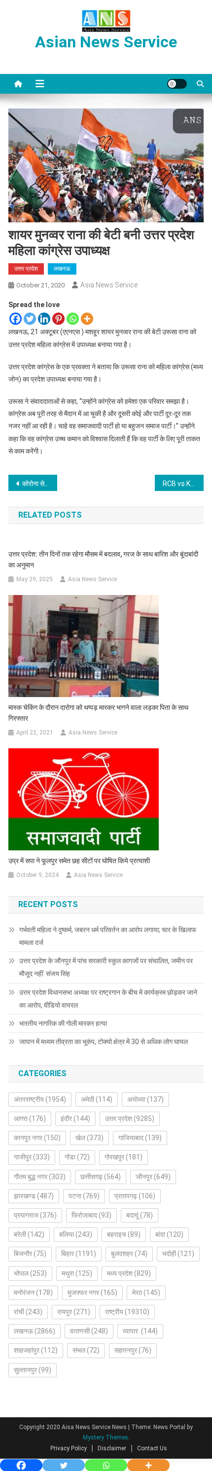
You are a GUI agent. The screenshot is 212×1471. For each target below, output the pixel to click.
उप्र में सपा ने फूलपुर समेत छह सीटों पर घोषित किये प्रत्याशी (79, 861)
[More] (87, 319)
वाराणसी (89, 1331)
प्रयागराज (35, 1215)
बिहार (78, 1254)
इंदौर (75, 1118)
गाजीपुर (32, 1157)
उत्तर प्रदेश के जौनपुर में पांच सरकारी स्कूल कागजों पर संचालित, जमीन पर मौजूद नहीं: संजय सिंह (106, 967)
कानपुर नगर (37, 1138)
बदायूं (139, 1215)
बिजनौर (30, 1254)
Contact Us (152, 1448)
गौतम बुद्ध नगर (40, 1177)
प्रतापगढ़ (134, 1196)
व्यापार (140, 1331)
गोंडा (77, 1157)
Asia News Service (109, 285)
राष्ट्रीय (127, 1312)
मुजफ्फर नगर (92, 1292)
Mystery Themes (105, 1437)
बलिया (75, 1234)
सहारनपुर (132, 1350)
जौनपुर (153, 1177)
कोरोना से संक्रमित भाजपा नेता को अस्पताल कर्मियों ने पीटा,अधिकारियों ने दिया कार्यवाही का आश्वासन (39, 484)
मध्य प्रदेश (129, 1273)
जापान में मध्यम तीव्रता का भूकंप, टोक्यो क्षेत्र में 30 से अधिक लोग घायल (103, 1042)
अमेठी (96, 1099)
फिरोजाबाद (91, 1215)
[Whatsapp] (73, 319)
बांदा (169, 1234)
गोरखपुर (123, 1157)
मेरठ (146, 1292)
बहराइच (124, 1234)
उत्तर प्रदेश (26, 268)
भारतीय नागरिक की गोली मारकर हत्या (63, 1023)
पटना (84, 1196)
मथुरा (77, 1273)
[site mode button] (177, 84)
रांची (28, 1312)
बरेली (29, 1234)
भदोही (178, 1254)
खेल (89, 1138)
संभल (86, 1350)
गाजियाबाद (140, 1138)
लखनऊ (62, 268)
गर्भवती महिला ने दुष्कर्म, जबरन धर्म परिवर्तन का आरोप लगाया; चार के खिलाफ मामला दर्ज (107, 936)
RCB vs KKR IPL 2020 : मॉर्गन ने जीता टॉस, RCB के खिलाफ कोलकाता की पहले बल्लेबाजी (183, 484)
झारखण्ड (34, 1196)
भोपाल (30, 1273)
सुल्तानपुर (32, 1370)
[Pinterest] (58, 319)
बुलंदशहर (129, 1254)
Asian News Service (106, 42)
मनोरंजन (33, 1292)
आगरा (30, 1118)
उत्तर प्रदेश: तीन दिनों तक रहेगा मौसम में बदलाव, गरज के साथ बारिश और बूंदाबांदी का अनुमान (103, 559)
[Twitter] (30, 319)
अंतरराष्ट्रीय (40, 1099)
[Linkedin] (44, 319)
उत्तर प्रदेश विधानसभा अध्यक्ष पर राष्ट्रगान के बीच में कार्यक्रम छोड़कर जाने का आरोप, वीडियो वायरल (108, 998)
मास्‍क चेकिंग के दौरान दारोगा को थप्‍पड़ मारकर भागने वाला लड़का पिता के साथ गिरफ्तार (98, 712)
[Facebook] (15, 319)
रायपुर (73, 1312)
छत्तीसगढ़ (100, 1177)
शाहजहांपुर (36, 1350)
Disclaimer (112, 1448)
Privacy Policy (68, 1448)
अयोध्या (145, 1099)
